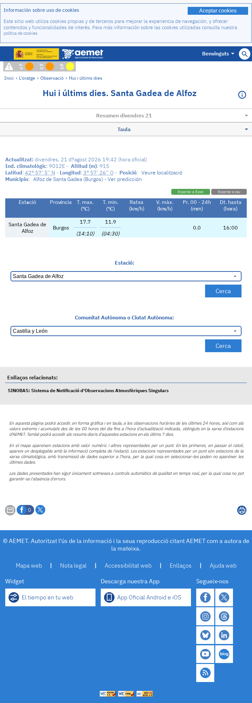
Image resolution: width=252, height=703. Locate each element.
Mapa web (29, 565)
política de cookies (20, 33)
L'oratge (27, 78)
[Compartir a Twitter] (40, 510)
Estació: (124, 262)
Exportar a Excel (190, 192)
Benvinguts (215, 53)
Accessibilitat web (128, 565)
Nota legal (73, 565)
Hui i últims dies (85, 78)
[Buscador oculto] (244, 54)
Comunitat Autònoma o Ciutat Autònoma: (124, 317)
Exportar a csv (229, 192)
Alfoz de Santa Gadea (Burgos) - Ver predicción (87, 179)
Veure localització (161, 172)
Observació (52, 78)
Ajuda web (223, 565)
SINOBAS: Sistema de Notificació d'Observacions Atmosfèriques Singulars (88, 390)
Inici (9, 78)
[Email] (10, 513)
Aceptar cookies (218, 10)
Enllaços (181, 565)
